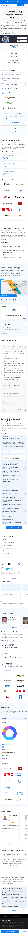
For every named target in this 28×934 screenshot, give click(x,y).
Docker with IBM (7, 516)
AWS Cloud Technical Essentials (11, 508)
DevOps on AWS (7, 514)
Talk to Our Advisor (14, 122)
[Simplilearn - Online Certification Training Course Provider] (6, 5)
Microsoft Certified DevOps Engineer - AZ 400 (12, 501)
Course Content (7, 451)
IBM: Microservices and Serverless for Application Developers (12, 523)
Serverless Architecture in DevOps (11, 493)
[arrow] (14, 855)
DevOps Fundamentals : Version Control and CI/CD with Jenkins (11, 437)
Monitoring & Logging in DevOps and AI (12, 476)
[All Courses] (1, 5)
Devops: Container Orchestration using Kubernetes (11, 472)
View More (14, 260)
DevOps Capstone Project (9, 484)
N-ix (17, 637)
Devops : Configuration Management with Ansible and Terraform (12, 463)
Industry (4, 718)
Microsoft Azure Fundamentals (10, 490)
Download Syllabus (15, 527)
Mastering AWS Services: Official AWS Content (12, 505)
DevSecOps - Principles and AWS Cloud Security (11, 480)
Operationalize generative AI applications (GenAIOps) (10, 496)
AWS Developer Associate (9, 511)
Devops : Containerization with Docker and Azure (10, 468)
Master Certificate (5, 295)
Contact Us (14, 134)
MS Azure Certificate (14, 321)
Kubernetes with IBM (8, 519)
